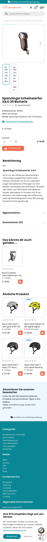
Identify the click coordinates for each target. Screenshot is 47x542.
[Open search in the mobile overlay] (23, 13)
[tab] (23, 213)
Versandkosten (10, 491)
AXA (4, 465)
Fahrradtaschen (10, 443)
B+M (5, 468)
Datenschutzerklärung (13, 530)
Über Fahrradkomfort (12, 507)
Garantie (7, 488)
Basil (5, 471)
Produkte (6, 21)
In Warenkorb (15, 148)
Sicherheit (15, 21)
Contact (6, 496)
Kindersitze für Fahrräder (14, 434)
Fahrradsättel (9, 446)
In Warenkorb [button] (20, 281)
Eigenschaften (11, 212)
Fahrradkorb (8, 437)
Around (6, 463)
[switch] (41, 538)
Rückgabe (7, 482)
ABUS (5, 460)
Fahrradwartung (10, 440)
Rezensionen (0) (13, 222)
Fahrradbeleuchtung (28, 21)
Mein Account (9, 493)
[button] (39, 27)
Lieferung (7, 485)
